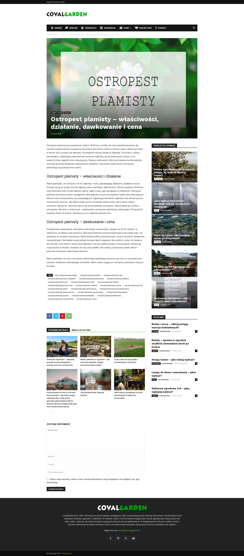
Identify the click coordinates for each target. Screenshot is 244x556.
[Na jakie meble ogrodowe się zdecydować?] (174, 261)
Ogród (58, 28)
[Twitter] (56, 316)
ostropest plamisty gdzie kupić (82, 282)
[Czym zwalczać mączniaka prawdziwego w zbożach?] (129, 346)
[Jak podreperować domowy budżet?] (95, 379)
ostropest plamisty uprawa (58, 295)
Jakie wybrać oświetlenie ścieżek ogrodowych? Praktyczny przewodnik (128, 395)
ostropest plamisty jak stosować (60, 285)
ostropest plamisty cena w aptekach (62, 279)
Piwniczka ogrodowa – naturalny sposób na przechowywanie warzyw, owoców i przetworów (60, 362)
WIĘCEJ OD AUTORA (81, 330)
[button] (194, 28)
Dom (126, 28)
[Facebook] (49, 316)
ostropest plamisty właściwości (109, 295)
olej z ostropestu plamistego (66, 275)
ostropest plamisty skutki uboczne (61, 292)
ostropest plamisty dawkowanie (91, 279)
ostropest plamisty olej (133, 285)
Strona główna (52, 34)
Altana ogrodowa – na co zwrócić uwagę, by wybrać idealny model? (174, 172)
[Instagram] (118, 538)
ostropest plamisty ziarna (87, 299)
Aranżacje (158, 179)
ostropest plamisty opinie (58, 289)
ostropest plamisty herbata (108, 282)
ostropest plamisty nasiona (110, 285)
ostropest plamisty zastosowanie (61, 299)
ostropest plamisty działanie (118, 279)
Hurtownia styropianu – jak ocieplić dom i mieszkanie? (170, 300)
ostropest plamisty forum (58, 282)
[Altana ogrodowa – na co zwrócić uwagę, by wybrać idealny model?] (174, 167)
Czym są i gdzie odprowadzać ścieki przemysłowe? (172, 237)
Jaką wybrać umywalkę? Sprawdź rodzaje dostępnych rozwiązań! (172, 203)
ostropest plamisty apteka (90, 275)
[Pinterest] (62, 316)
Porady (162, 28)
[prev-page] (48, 412)
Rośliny (73, 28)
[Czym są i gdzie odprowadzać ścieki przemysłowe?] (174, 229)
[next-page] (53, 412)
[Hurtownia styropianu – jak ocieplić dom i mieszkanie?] (174, 292)
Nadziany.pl (67, 553)
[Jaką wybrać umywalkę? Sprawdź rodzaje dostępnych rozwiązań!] (174, 198)
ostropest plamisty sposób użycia (90, 292)
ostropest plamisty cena (113, 275)
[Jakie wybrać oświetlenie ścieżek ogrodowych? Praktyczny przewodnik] (129, 379)
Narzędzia (110, 28)
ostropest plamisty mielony (86, 285)
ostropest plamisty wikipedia (83, 295)
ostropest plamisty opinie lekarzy (84, 289)
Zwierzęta (90, 28)
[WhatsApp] (69, 316)
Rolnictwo (145, 28)
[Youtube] (133, 538)
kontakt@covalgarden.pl (129, 530)
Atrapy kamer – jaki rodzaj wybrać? (173, 359)
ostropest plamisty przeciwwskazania (114, 289)
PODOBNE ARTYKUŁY (58, 330)
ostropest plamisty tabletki (116, 292)
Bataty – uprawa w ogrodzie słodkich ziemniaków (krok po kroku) (170, 343)
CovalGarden (169, 179)
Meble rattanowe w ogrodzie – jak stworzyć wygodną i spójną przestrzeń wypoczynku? (94, 362)
